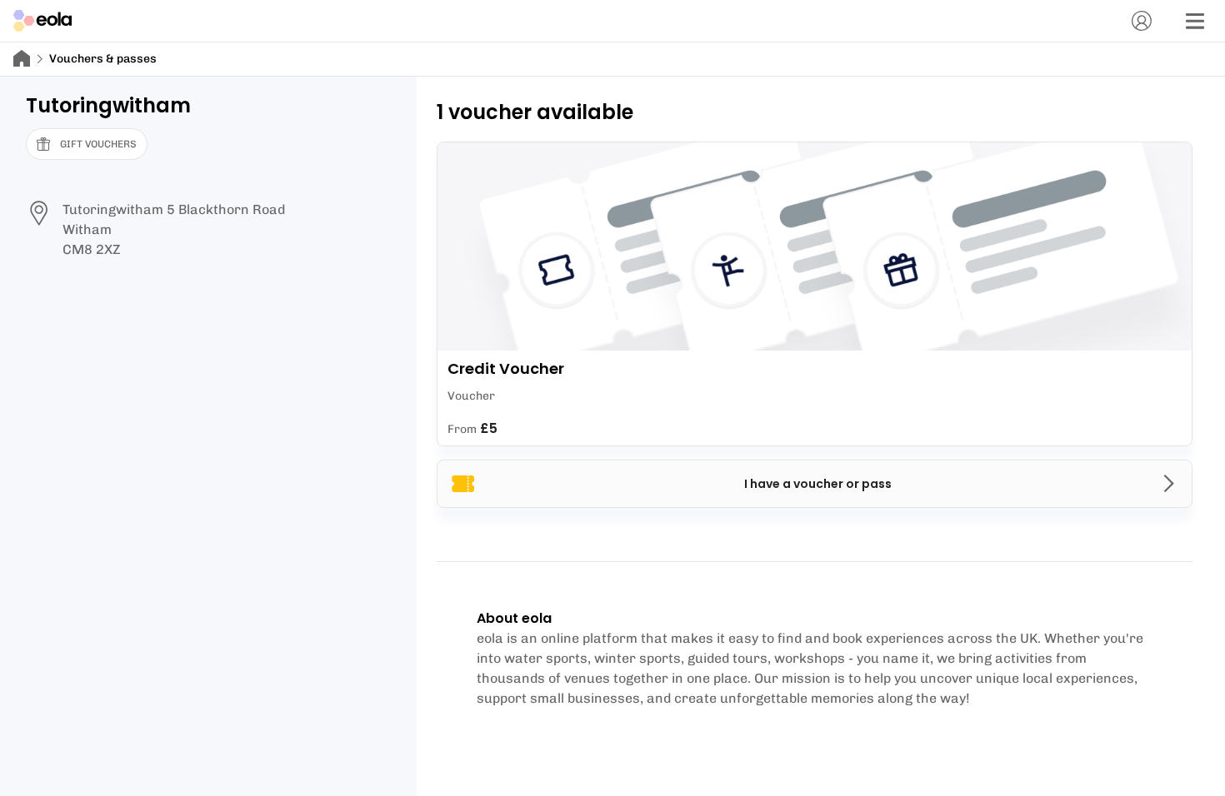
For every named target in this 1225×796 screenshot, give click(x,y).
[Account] (1141, 20)
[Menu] (1195, 20)
